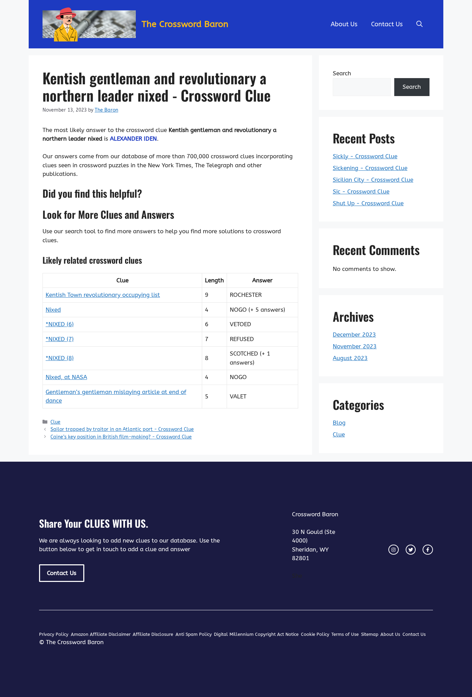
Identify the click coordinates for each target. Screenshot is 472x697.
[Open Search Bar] (419, 24)
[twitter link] (411, 550)
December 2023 (354, 334)
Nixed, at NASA (66, 377)
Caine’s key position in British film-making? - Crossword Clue (121, 437)
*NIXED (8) (60, 358)
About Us (344, 24)
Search (342, 73)
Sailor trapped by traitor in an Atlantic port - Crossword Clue (122, 429)
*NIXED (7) (60, 339)
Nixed (53, 309)
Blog (339, 422)
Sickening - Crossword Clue (370, 167)
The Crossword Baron (185, 24)
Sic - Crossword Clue (361, 191)
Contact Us (387, 24)
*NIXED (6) (60, 324)
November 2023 (355, 346)
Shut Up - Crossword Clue (368, 203)
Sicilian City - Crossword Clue (373, 179)
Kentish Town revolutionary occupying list (103, 294)
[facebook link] (428, 550)
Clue (55, 422)
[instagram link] (393, 550)
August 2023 (350, 358)
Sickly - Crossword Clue (365, 156)
